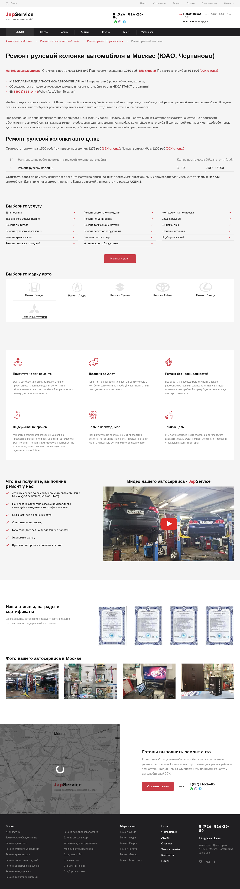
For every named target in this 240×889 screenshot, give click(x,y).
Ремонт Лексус (206, 295)
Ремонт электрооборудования (102, 231)
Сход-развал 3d (171, 219)
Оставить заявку (158, 786)
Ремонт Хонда (34, 295)
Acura (64, 32)
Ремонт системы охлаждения (102, 212)
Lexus (126, 32)
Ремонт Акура (77, 295)
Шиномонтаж (170, 225)
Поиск (165, 861)
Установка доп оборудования (101, 243)
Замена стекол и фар (96, 237)
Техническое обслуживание (23, 219)
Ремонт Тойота (163, 295)
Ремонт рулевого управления (23, 231)
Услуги (20, 32)
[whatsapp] (115, 21)
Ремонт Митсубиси (34, 316)
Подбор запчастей (173, 237)
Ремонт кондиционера (98, 219)
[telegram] (124, 21)
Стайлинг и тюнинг (173, 231)
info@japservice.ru (209, 838)
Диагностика (14, 212)
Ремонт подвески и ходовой (23, 243)
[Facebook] (214, 861)
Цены (143, 3)
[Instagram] (200, 861)
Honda (44, 32)
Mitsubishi (147, 32)
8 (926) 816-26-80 (128, 16)
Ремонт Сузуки (120, 295)
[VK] (208, 861)
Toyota (106, 32)
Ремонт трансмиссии (19, 237)
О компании (159, 3)
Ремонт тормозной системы (101, 225)
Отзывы (191, 3)
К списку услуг (120, 258)
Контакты (229, 3)
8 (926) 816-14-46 (26, 91)
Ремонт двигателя (17, 225)
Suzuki (85, 32)
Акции (176, 3)
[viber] (119, 21)
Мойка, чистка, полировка (178, 212)
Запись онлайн (209, 3)
